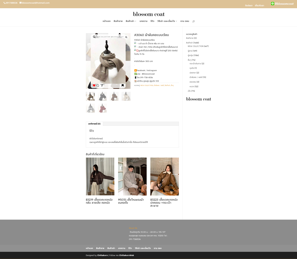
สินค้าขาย (118, 21)
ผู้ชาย (190, 50)
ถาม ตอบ (184, 21)
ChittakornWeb (126, 255)
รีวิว (152, 21)
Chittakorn (102, 255)
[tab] (94, 124)
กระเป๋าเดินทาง (195, 63)
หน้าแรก (107, 21)
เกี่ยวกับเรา (259, 6)
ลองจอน (193, 81)
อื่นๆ (172, 85)
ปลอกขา (193, 72)
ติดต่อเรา (249, 6)
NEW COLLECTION (146, 85)
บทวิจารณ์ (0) (94, 123)
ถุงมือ (192, 68)
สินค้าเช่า (130, 21)
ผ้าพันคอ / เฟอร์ (159, 85)
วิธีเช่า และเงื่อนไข (166, 21)
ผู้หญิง (190, 55)
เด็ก (189, 91)
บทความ (143, 21)
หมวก (192, 86)
